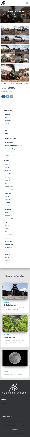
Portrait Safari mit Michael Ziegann (14, 145)
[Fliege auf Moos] (15, 323)
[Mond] (15, 357)
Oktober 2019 (8, 247)
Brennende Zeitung (10, 149)
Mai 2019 (7, 257)
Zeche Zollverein (9, 142)
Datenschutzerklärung (10, 425)
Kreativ (6, 117)
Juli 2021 (7, 196)
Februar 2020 (8, 235)
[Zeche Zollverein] (15, 291)
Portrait (7, 123)
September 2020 (9, 218)
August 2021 (8, 193)
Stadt (10, 91)
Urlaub (6, 133)
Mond (6, 372)
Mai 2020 (7, 231)
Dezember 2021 (9, 186)
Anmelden (5, 404)
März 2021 (7, 206)
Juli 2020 (7, 225)
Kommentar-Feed (7, 412)
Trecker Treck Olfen (10, 152)
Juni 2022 (7, 180)
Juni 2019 (7, 254)
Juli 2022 (7, 177)
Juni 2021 (7, 199)
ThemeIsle (21, 433)
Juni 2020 (7, 228)
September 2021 (9, 190)
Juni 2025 (7, 164)
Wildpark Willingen (9, 155)
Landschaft (8, 120)
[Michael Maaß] (4, 3)
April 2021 (7, 202)
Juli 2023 (7, 167)
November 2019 (9, 244)
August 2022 (8, 173)
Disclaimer (23, 425)
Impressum (15, 429)
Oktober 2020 (8, 215)
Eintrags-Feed (6, 408)
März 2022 (7, 183)
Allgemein (11, 88)
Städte (6, 127)
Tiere (6, 130)
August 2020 (8, 222)
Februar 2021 (8, 209)
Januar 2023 (8, 170)
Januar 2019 (8, 260)
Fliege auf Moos (9, 337)
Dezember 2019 (9, 241)
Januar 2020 (8, 238)
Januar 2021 (8, 212)
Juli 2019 (7, 251)
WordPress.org (7, 416)
